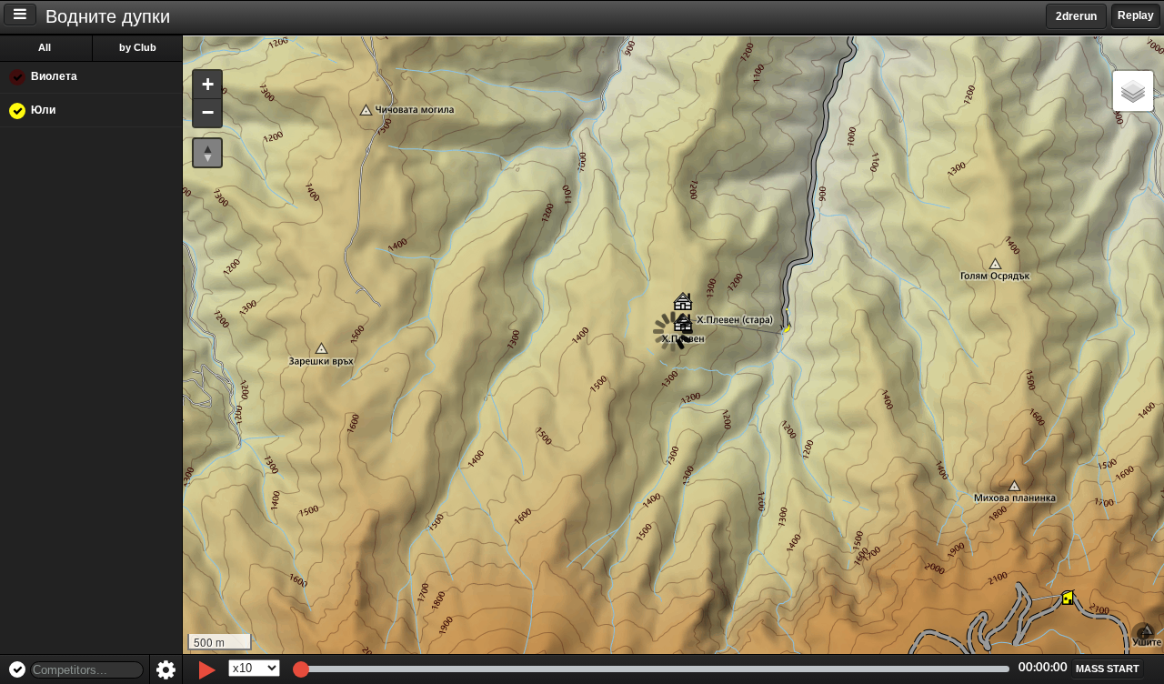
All (44, 47)
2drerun (1076, 16)
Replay (1136, 15)
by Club (137, 47)
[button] (207, 85)
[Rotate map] (207, 152)
